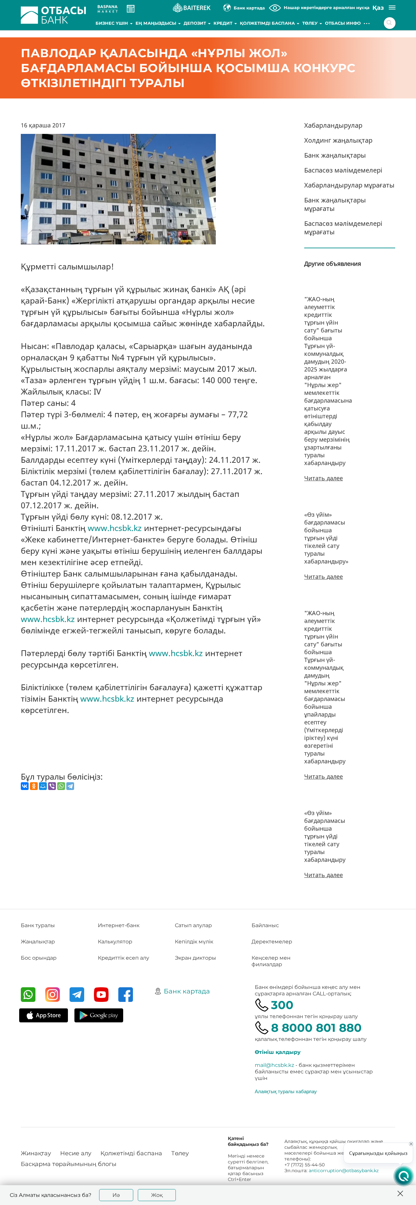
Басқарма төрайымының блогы (68, 1164)
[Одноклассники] (34, 786)
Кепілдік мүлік (194, 942)
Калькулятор (115, 942)
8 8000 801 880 (316, 1028)
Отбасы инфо (343, 23)
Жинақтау (36, 1153)
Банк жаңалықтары (335, 155)
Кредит (224, 23)
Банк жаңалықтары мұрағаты (335, 204)
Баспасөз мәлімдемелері (343, 170)
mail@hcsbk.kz (274, 1065)
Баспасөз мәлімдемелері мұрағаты (343, 227)
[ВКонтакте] (25, 786)
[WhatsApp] (61, 786)
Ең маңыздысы (156, 23)
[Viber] (52, 786)
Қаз (378, 7)
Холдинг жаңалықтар (338, 140)
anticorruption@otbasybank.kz (344, 1170)
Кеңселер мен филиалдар (271, 961)
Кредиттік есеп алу (123, 958)
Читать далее (323, 478)
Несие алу (75, 1153)
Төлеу (310, 23)
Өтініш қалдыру (278, 1052)
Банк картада (187, 991)
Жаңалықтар (38, 942)
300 (282, 1005)
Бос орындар (39, 958)
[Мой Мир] (43, 786)
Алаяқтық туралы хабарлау (286, 1091)
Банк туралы (38, 925)
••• (367, 23)
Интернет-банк (118, 925)
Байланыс (265, 925)
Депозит (195, 23)
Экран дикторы (195, 958)
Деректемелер (272, 942)
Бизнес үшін (112, 23)
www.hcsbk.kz (115, 527)
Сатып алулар (193, 925)
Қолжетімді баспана (268, 23)
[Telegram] (70, 786)
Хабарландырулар (333, 125)
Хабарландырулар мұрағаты (349, 185)
